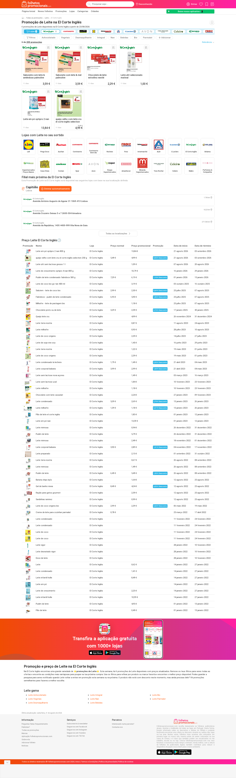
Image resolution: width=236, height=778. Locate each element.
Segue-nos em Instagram (77, 730)
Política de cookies (125, 762)
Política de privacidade (108, 762)
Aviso (77, 762)
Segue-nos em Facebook (77, 727)
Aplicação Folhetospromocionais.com (37, 736)
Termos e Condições (89, 762)
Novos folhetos (45, 11)
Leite (47, 18)
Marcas (25, 733)
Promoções (61, 11)
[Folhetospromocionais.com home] (36, 4)
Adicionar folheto (28, 742)
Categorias (82, 11)
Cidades (95, 11)
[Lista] (212, 4)
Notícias (25, 746)
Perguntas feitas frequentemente (35, 724)
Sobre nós (26, 739)
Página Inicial (28, 11)
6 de (32, 42)
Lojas (72, 11)
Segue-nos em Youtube (76, 733)
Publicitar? (26, 727)
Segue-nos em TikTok (76, 736)
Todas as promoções (34, 18)
